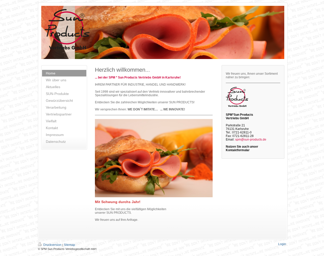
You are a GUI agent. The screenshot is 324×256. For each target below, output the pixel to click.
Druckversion (52, 245)
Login (282, 244)
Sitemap (69, 245)
